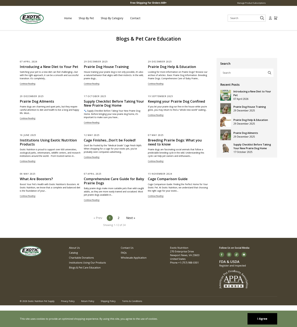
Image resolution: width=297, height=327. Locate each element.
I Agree (262, 319)
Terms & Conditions (132, 301)
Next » (130, 218)
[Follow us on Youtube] (243, 254)
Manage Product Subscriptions (251, 3)
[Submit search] (262, 18)
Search (227, 72)
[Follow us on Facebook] (221, 254)
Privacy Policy (68, 301)
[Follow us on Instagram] (229, 254)
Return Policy (87, 301)
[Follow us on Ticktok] (236, 254)
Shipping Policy (108, 301)
